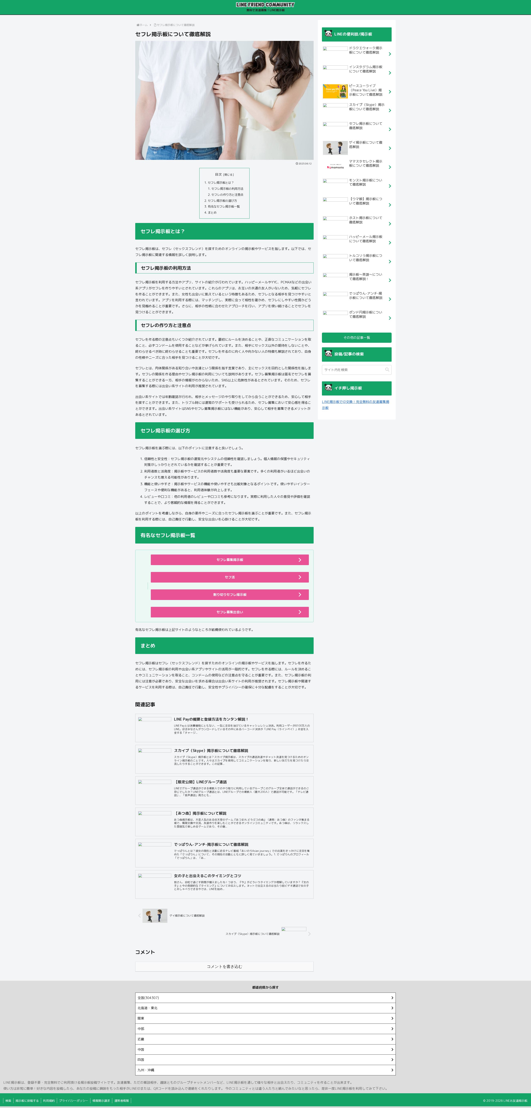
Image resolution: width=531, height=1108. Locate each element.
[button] (387, 369)
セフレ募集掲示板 (230, 559)
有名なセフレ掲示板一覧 (224, 206)
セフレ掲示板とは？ (221, 183)
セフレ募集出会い (230, 612)
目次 (218, 174)
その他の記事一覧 (356, 337)
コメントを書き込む (224, 966)
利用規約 (49, 1101)
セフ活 (230, 577)
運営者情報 (121, 1101)
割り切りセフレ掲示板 (229, 594)
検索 (8, 1101)
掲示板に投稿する (27, 1101)
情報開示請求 (101, 1101)
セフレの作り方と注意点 (227, 195)
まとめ (212, 213)
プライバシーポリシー (73, 1101)
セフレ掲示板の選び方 (222, 201)
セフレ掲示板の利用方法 (227, 189)
